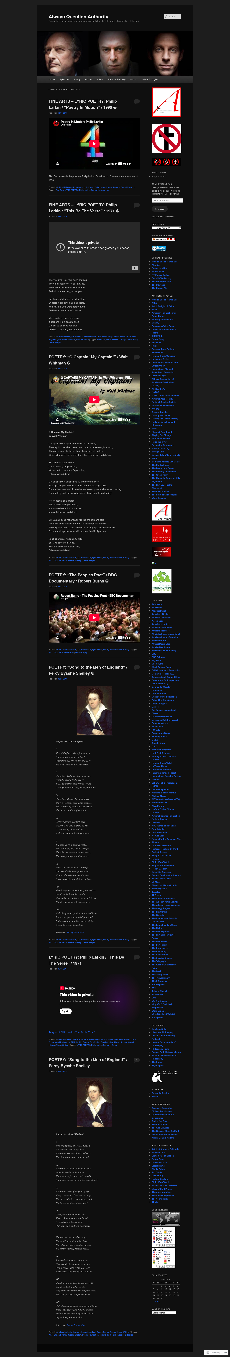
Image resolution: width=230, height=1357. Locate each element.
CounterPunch (159, 693)
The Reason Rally (160, 491)
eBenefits (156, 342)
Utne (154, 997)
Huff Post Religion (161, 753)
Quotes (88, 79)
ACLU (154, 302)
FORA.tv (156, 729)
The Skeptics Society (162, 957)
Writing (126, 557)
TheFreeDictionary (161, 977)
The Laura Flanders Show (164, 924)
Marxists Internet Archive (164, 792)
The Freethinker (159, 911)
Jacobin (156, 779)
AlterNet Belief (159, 610)
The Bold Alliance (160, 464)
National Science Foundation (166, 815)
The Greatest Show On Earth (165, 1130)
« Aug (157, 1301)
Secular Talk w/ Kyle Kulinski (166, 454)
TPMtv (155, 1202)
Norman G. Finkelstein (163, 405)
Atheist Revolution (161, 647)
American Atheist (160, 614)
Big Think (156, 660)
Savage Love (158, 451)
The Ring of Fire (160, 288)
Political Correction (161, 845)
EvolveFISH (157, 726)
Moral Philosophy (62, 1042)
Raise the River (159, 441)
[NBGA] (161, 541)
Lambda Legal (159, 375)
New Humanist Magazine (164, 825)
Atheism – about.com (162, 627)
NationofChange (159, 819)
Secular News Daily (161, 878)
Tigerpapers (158, 1065)
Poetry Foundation (76, 932)
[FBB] (161, 592)
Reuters (155, 858)
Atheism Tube (158, 1152)
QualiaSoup (157, 1175)
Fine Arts (60, 190)
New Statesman (159, 832)
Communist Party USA (163, 673)
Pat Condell (157, 1172)
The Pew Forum (159, 944)
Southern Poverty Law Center (166, 461)
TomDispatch (158, 984)
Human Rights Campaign (164, 355)
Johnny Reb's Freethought (164, 782)
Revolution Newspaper (163, 445)
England (57, 560)
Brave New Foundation (163, 1155)
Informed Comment (161, 769)
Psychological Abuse (58, 339)
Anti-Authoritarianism (66, 557)
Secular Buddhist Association (166, 1052)
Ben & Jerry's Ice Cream (163, 326)
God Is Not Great (160, 1121)
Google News (158, 742)
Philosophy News (160, 1048)
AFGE (155, 309)
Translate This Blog (116, 79)
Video (58, 1045)
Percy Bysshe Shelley (71, 560)
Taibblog (156, 891)
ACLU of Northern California (165, 1149)
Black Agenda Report (162, 666)
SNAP (155, 458)
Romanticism (116, 557)
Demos (155, 706)
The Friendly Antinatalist (164, 471)
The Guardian (158, 914)
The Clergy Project (161, 908)
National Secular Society (164, 401)
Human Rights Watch (162, 762)
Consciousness (64, 1039)
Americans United (160, 624)
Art (78, 557)
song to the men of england (111, 1334)
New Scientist (158, 828)
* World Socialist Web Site (164, 261)
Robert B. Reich (159, 868)
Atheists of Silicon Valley (164, 650)
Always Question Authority (78, 16)
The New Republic (160, 931)
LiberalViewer (158, 1165)
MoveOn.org (158, 805)
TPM (154, 987)
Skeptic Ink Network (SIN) (164, 885)
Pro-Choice (131, 336)
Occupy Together (160, 411)
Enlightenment (93, 1039)
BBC (154, 653)
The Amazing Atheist (162, 1192)
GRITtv (155, 746)
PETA (154, 428)
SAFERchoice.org (160, 448)
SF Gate (156, 881)
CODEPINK (157, 335)
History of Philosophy (162, 1032)
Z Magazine (157, 1017)
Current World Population (164, 696)
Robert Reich (158, 271)
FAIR (154, 345)
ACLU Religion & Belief (163, 306)
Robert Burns (68, 652)
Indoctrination (90, 336)
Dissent (155, 713)
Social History (127, 187)
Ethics (104, 1039)
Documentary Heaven (162, 716)
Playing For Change (161, 435)
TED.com (156, 895)
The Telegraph (159, 961)
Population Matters (161, 438)
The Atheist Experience (163, 1195)
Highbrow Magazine (161, 749)
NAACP (155, 392)
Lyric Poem (89, 187)
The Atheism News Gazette (165, 901)
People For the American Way (166, 838)
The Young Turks (160, 974)
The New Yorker (159, 941)
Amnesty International (162, 319)
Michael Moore (159, 795)
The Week (156, 971)
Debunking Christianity (163, 700)
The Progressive (160, 948)
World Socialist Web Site (164, 1014)
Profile (155, 1096)
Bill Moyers (157, 663)
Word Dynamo (159, 1010)
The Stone (157, 1061)
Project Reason (159, 852)
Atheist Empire (159, 640)
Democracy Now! (160, 268)
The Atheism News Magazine (166, 904)
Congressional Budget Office (166, 676)
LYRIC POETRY (71, 190)
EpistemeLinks (159, 1028)
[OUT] (161, 519)
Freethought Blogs (161, 733)
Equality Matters (160, 723)
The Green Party (160, 474)
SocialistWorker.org (161, 278)
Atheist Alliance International (166, 633)
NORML (155, 408)
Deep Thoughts (159, 703)
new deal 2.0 (158, 822)
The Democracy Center (163, 468)
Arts (51, 560)
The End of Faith (160, 1124)
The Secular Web (160, 954)
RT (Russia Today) (160, 274)
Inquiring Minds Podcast (164, 772)
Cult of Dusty (158, 339)
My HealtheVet (158, 388)
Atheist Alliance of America (165, 637)
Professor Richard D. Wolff (165, 848)
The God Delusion (160, 1127)
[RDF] (159, 250)
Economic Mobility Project (165, 719)
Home (52, 79)
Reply (113, 1045)
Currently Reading (160, 1093)
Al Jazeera (157, 607)
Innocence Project (160, 359)
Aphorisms (64, 79)
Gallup (155, 739)
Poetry (77, 79)
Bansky (155, 322)
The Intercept (158, 284)
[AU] (154, 563)
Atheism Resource (161, 630)
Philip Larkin (100, 187)
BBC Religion (158, 657)
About (133, 79)
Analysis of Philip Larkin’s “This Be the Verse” (72, 1032)
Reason (116, 187)
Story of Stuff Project (162, 1188)
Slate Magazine (159, 888)
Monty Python (158, 1168)
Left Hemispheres (160, 789)
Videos (100, 79)
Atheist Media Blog (161, 643)
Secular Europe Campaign (164, 1185)
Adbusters (157, 604)
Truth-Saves (157, 994)
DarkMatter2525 (159, 1162)
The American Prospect (163, 898)
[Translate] (163, 240)
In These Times (159, 766)
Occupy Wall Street (161, 415)
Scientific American (161, 871)
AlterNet (156, 264)
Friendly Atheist (159, 736)
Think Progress (159, 981)
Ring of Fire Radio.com (163, 865)
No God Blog (158, 835)
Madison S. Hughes (149, 79)
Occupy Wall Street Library (165, 418)
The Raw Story (159, 951)
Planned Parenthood (162, 431)
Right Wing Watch (160, 862)
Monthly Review (159, 802)
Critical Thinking (64, 187)
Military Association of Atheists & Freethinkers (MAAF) (163, 382)
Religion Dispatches (161, 855)
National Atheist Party (162, 398)
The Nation (157, 928)
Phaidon (156, 842)
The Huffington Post (161, 281)
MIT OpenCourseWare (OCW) (166, 799)
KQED (155, 786)
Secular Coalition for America (166, 875)
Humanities (77, 187)
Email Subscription (162, 184)
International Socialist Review (166, 776)
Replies (129, 1334)
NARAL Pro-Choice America (165, 395)
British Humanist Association (166, 670)
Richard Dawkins (160, 1178)
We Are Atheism (159, 1000)
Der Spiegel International (164, 709)
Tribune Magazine (160, 991)
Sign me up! (160, 209)
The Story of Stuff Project (164, 494)
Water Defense (159, 497)
